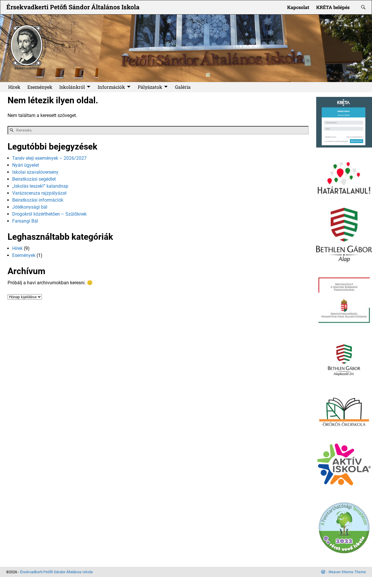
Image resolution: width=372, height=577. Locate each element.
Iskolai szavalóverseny (35, 172)
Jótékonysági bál (29, 207)
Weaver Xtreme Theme (347, 572)
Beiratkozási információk (37, 200)
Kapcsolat (298, 7)
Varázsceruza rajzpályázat (39, 193)
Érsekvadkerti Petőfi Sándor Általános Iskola (73, 7)
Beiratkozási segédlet (34, 179)
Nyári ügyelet (25, 165)
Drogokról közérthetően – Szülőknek (49, 214)
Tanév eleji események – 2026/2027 (49, 158)
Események (39, 87)
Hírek (14, 87)
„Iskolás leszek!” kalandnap (40, 186)
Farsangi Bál (25, 221)
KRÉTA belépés (333, 7)
